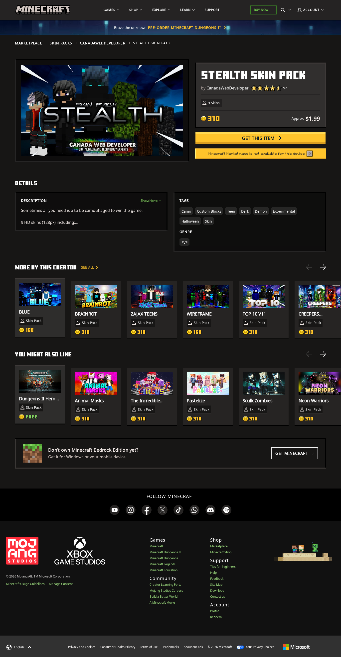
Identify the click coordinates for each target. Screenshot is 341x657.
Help (213, 573)
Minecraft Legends (162, 564)
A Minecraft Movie (162, 602)
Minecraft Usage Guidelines (25, 583)
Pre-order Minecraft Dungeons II (184, 27)
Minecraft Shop (220, 552)
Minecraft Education (163, 570)
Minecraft (156, 546)
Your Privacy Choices (259, 647)
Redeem (216, 617)
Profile (214, 611)
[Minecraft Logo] (42, 10)
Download (217, 590)
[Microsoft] (296, 647)
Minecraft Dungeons (164, 558)
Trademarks (171, 647)
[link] (115, 510)
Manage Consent (61, 583)
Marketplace (28, 43)
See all (87, 267)
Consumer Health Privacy (117, 647)
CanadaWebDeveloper (103, 43)
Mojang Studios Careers (166, 590)
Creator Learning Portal (166, 584)
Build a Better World (163, 596)
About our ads (193, 647)
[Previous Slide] (309, 267)
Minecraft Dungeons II (165, 552)
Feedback (216, 578)
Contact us (217, 596)
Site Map (216, 584)
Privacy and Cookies (82, 647)
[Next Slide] (323, 267)
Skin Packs (61, 43)
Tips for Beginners (223, 567)
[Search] (287, 10)
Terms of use (149, 647)
